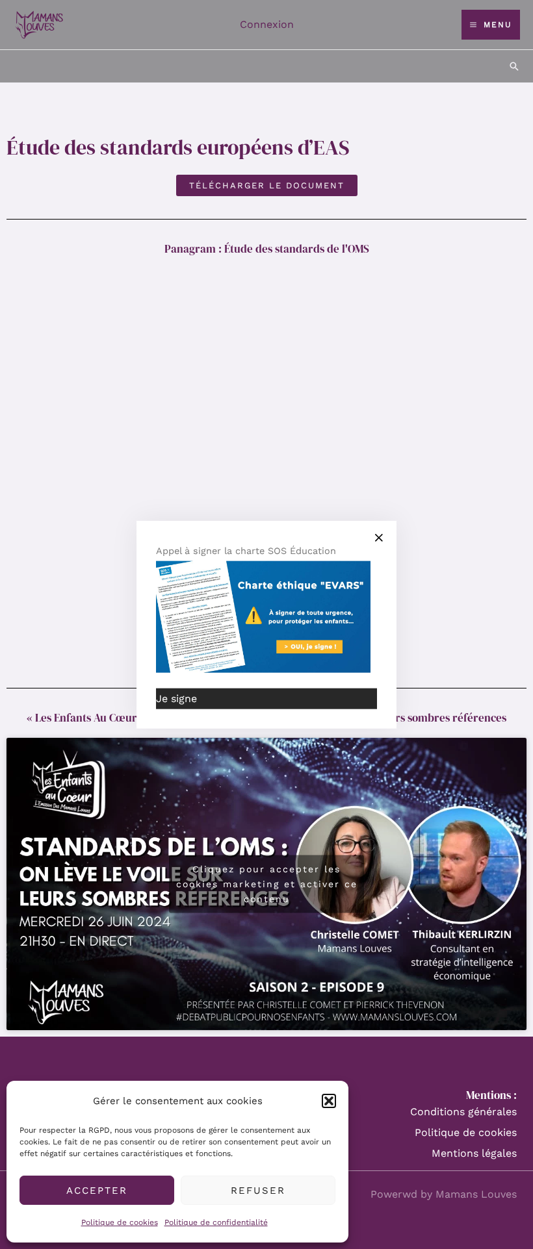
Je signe (176, 698)
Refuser (258, 1190)
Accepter (96, 1190)
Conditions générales (463, 1111)
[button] (328, 1100)
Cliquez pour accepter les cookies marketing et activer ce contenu (267, 883)
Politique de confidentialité (216, 1222)
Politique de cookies (119, 1222)
